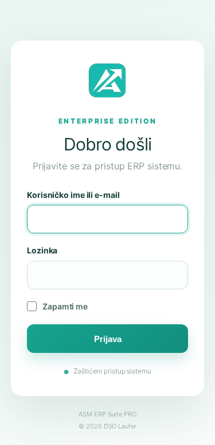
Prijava (108, 339)
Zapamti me (65, 306)
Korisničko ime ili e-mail (73, 195)
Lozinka (42, 250)
